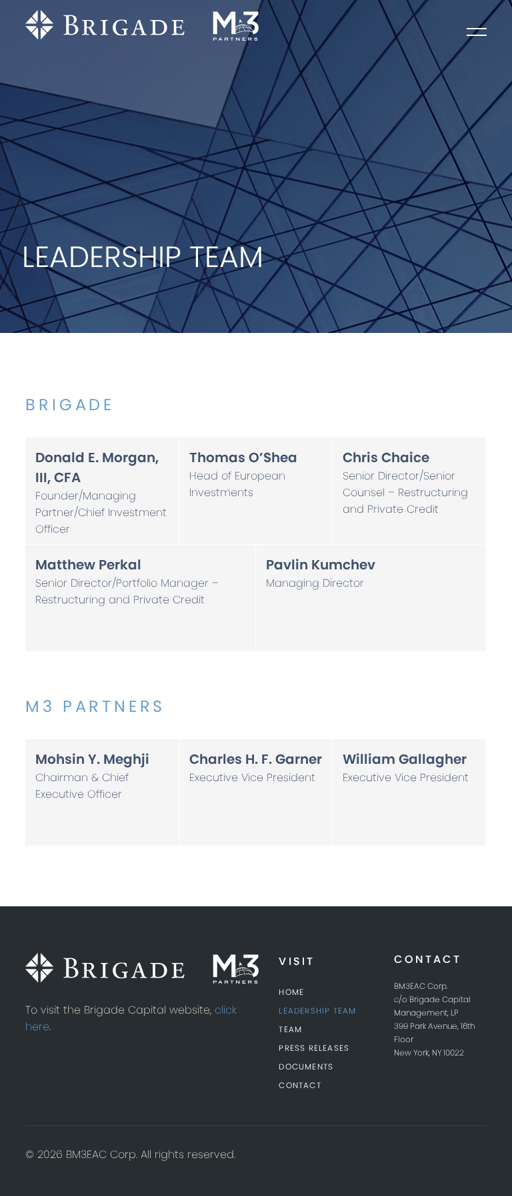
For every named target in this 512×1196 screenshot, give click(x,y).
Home (291, 992)
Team (290, 1029)
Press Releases (314, 1047)
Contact (300, 1085)
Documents (306, 1066)
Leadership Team (317, 1010)
